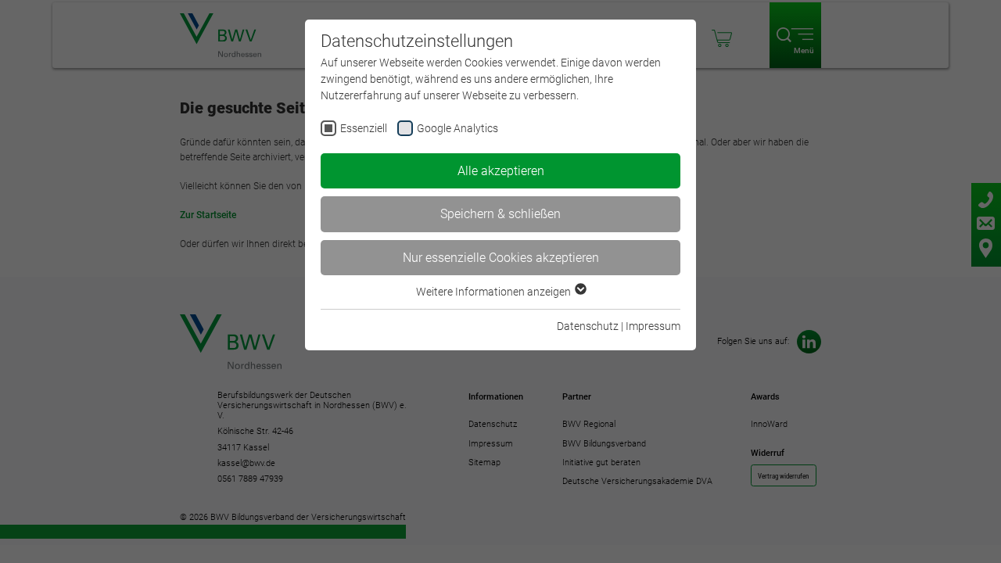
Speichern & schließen (500, 213)
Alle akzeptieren (500, 170)
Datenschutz (588, 326)
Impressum (653, 326)
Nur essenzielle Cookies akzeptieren (501, 257)
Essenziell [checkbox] (363, 128)
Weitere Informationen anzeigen (494, 291)
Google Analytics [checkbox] (457, 128)
